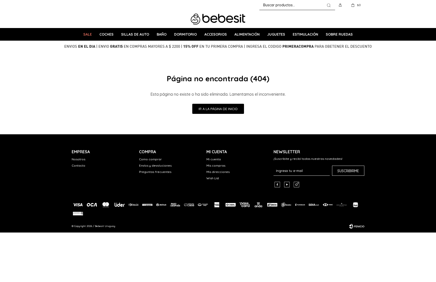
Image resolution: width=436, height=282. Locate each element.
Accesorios (215, 34)
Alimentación (247, 34)
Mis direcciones (218, 172)
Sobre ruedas (339, 34)
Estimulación (305, 34)
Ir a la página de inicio (218, 109)
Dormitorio (185, 34)
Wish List (212, 178)
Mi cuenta (213, 159)
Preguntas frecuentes (155, 172)
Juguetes (276, 34)
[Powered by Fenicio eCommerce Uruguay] (356, 226)
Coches (106, 34)
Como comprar (150, 159)
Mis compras (215, 165)
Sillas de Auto (135, 34)
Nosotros (78, 159)
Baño (162, 34)
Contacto (78, 165)
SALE (87, 34)
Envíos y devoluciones (155, 165)
